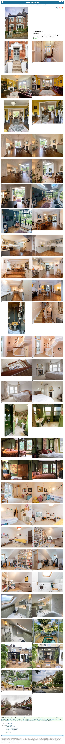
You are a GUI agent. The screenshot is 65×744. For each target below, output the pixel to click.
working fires (53, 719)
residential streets (9, 720)
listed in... (35, 38)
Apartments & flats (10, 726)
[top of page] (62, 735)
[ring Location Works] (62, 2)
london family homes (20, 720)
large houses (38, 4)
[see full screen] (57, 8)
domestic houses (29, 4)
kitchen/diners (40, 720)
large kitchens (48, 720)
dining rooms (41, 718)
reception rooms (33, 718)
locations (21, 4)
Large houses (9, 723)
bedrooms (52, 718)
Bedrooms (8, 731)
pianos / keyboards (12, 719)
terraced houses (24, 718)
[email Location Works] (60, 2)
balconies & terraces (31, 720)
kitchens (47, 718)
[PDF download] (59, 9)
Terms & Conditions (15, 742)
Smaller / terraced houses (12, 728)
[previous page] (1, 735)
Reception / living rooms (11, 729)
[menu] (2, 2)
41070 (44, 4)
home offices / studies (37, 719)
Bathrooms (8, 732)
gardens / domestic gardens (24, 719)
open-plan (46, 719)
